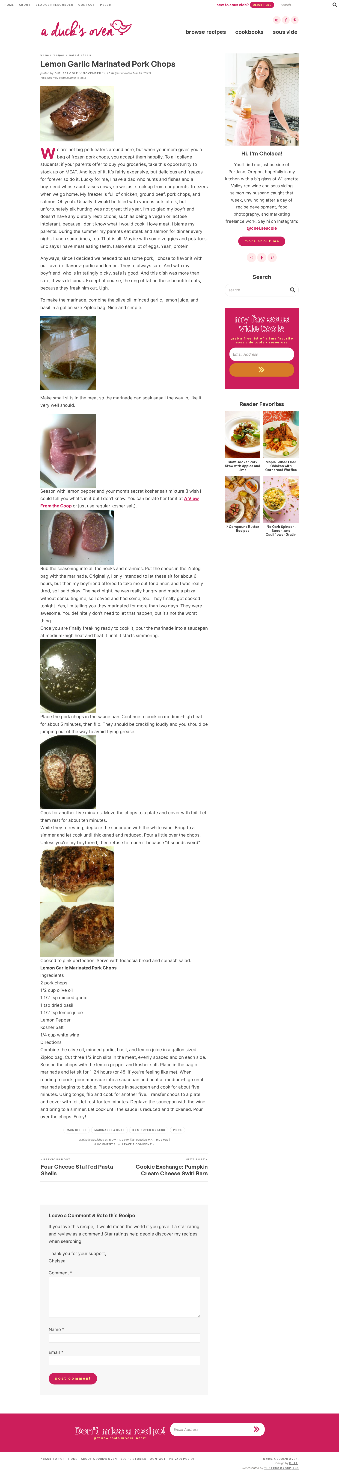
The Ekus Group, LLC (281, 1468)
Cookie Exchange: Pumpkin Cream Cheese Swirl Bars (172, 1167)
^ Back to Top (52, 1458)
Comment (60, 1273)
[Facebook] (286, 20)
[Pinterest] (295, 20)
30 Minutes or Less (148, 1130)
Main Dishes (78, 55)
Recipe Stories (133, 1458)
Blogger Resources (54, 4)
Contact (86, 4)
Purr (293, 1463)
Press (105, 4)
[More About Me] (262, 99)
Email (56, 1352)
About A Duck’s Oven (99, 1458)
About (25, 4)
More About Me (262, 241)
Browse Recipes (206, 32)
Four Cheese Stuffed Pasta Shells (77, 1167)
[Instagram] (277, 20)
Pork (177, 1130)
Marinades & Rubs (109, 1130)
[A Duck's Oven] (86, 28)
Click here (262, 4)
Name (56, 1329)
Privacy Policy (181, 1458)
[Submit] (293, 290)
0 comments (105, 1144)
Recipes (59, 55)
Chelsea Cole (66, 73)
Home (9, 4)
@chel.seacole (262, 228)
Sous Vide (285, 32)
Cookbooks (249, 32)
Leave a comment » (138, 1144)
